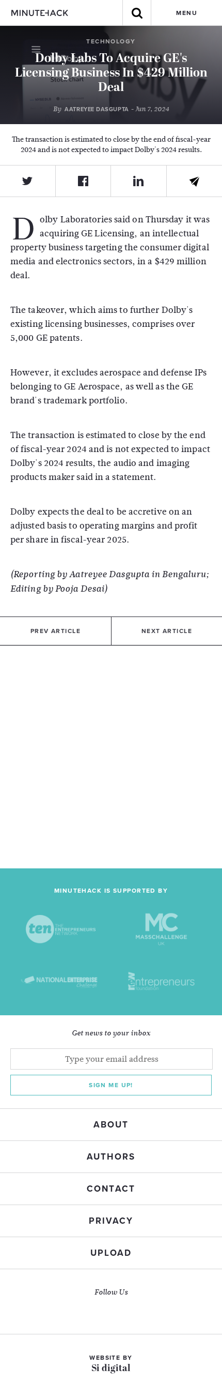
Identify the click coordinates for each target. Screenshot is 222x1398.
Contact (111, 1188)
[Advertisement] (111, 757)
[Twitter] (28, 181)
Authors (111, 1156)
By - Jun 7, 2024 (110, 109)
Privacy (111, 1220)
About (111, 1124)
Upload (111, 1252)
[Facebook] (84, 181)
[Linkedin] (139, 181)
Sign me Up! (111, 1085)
